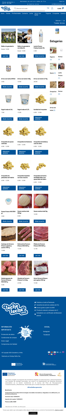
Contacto (25, 13)
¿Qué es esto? (59, 410)
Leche (31, 13)
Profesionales (16, 13)
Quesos (62, 13)
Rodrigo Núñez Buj (15, 356)
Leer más (5, 56)
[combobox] (29, 8)
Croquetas (55, 13)
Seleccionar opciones (38, 118)
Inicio (2, 13)
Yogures (48, 13)
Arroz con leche (38, 14)
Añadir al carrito (39, 56)
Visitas (8, 13)
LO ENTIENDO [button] (33, 413)
